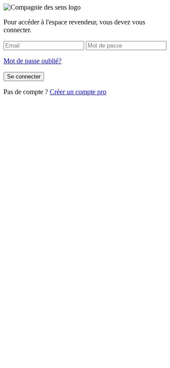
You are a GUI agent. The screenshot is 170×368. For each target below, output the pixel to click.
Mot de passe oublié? (32, 61)
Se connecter (24, 76)
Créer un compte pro (78, 91)
